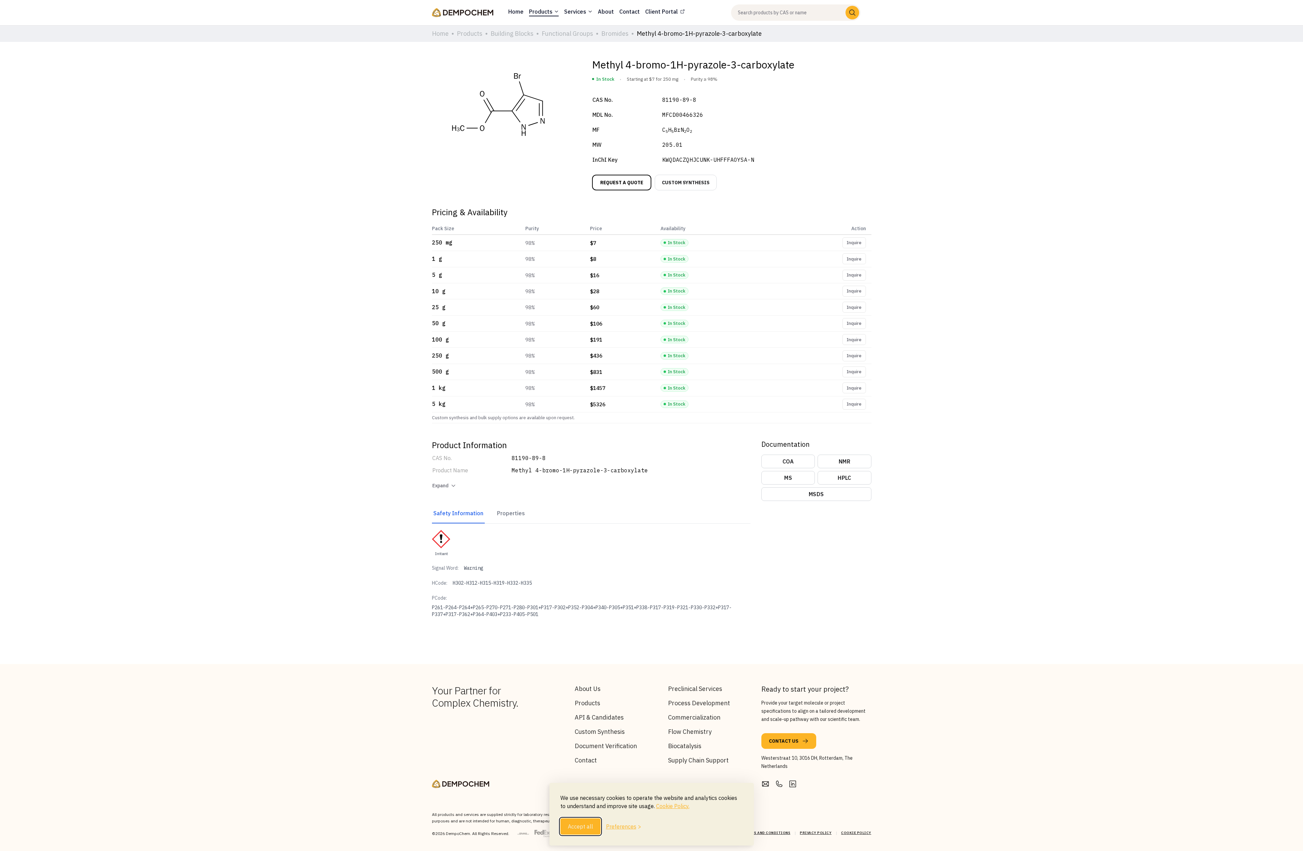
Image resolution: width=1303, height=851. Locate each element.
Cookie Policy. (672, 806)
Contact (586, 760)
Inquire (854, 243)
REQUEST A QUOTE (621, 182)
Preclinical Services (695, 689)
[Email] (765, 784)
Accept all (580, 826)
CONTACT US (783, 741)
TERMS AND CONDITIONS (767, 833)
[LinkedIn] (793, 784)
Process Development (699, 703)
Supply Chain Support (698, 760)
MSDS (816, 494)
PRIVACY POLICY (816, 833)
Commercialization (694, 717)
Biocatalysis (684, 746)
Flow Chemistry (690, 732)
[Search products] (852, 12)
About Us (588, 689)
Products (587, 703)
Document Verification (606, 746)
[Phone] (779, 784)
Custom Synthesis (600, 732)
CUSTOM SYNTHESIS (686, 182)
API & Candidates (599, 717)
